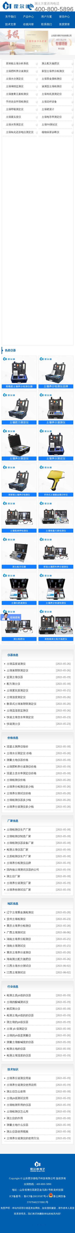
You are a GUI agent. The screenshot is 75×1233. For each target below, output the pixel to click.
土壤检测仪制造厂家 (19, 836)
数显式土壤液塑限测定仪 (21, 703)
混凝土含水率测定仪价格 (21, 773)
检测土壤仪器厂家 (17, 849)
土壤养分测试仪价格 (19, 793)
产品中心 (28, 16)
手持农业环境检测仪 (17, 101)
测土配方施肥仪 (50, 63)
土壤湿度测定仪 (16, 697)
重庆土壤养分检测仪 (19, 925)
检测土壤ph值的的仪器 (20, 1015)
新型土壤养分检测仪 (53, 71)
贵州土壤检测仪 (16, 919)
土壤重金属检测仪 (52, 78)
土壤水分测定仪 (14, 78)
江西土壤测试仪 (16, 972)
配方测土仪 (13, 683)
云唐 (36, 1225)
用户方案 (46, 16)
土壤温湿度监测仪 (17, 710)
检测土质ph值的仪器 (19, 995)
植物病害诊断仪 (50, 132)
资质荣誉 (64, 24)
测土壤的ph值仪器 (17, 1022)
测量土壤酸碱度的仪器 (20, 1042)
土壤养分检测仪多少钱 (20, 786)
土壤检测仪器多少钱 (19, 800)
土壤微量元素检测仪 (17, 94)
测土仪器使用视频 (17, 1131)
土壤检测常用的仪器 (19, 1104)
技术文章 (10, 24)
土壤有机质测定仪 (52, 94)
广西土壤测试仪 (16, 932)
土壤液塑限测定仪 (17, 670)
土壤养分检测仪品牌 (19, 863)
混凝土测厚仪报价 (17, 746)
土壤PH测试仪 (49, 124)
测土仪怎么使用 (16, 1091)
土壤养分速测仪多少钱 (20, 806)
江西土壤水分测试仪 (19, 965)
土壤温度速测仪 (16, 663)
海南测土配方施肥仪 (19, 959)
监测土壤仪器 (15, 677)
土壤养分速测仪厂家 (19, 883)
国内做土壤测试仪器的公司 (23, 869)
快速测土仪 (13, 723)
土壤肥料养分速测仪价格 (21, 766)
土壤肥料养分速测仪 (17, 71)
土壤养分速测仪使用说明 (21, 1084)
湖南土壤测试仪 (16, 945)
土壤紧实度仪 (13, 116)
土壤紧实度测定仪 (17, 690)
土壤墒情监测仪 (14, 86)
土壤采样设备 (49, 101)
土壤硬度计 (48, 109)
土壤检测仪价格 (16, 780)
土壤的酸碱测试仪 (17, 1002)
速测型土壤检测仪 (52, 86)
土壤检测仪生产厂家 (19, 829)
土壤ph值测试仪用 (17, 1098)
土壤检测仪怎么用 (17, 1111)
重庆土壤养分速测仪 (19, 952)
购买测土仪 (13, 1008)
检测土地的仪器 (16, 1048)
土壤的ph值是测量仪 (19, 1035)
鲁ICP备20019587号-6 (36, 1196)
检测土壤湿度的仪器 (19, 1055)
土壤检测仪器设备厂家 (20, 843)
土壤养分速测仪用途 (19, 1078)
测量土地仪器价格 (17, 760)
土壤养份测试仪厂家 (19, 889)
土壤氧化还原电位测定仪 (19, 132)
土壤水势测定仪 (14, 124)
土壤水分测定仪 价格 (19, 753)
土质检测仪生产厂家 (19, 856)
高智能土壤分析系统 (17, 63)
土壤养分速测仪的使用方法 (23, 1138)
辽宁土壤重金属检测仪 (20, 912)
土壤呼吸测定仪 (14, 109)
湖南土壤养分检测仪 (19, 939)
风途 (30, 1225)
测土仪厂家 (13, 876)
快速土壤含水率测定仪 (20, 717)
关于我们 (10, 16)
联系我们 (46, 24)
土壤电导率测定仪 (52, 116)
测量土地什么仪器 (17, 1124)
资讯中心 (64, 16)
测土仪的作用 (15, 1118)
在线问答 (28, 24)
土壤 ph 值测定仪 (17, 1028)
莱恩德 (43, 1225)
